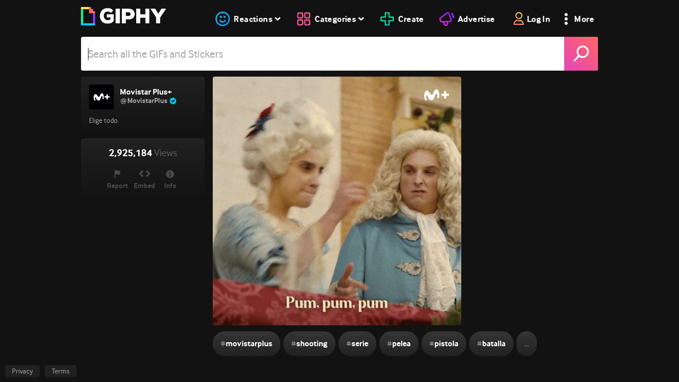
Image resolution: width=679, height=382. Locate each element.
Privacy (22, 371)
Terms (61, 371)
